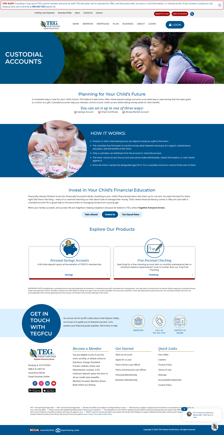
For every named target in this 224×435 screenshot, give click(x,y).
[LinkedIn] (47, 383)
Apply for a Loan (162, 14)
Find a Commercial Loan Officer (131, 369)
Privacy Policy (165, 364)
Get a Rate (163, 354)
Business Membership (126, 380)
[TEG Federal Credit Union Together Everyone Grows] (50, 25)
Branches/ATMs (64, 13)
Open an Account (180, 14)
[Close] (220, 5)
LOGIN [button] (176, 24)
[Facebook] (35, 383)
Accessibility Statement (169, 380)
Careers (99, 13)
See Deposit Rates (130, 214)
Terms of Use (164, 369)
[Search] (192, 14)
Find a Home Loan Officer (128, 364)
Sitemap (162, 375)
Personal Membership (126, 375)
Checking (153, 274)
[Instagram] (41, 383)
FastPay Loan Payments (45, 13)
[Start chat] (214, 427)
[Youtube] (53, 383)
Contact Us (87, 13)
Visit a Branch (91, 214)
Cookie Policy (165, 385)
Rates (77, 13)
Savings (69, 274)
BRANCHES (138, 330)
